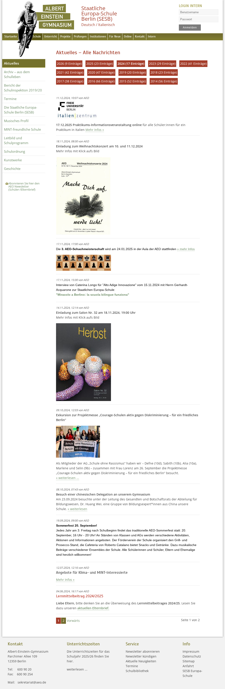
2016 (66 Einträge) (101, 81)
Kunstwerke (13, 160)
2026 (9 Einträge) (69, 63)
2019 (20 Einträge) (132, 72)
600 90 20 (24, 669)
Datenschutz (192, 656)
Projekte (65, 36)
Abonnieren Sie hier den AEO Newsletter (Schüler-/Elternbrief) (24, 186)
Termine (10, 99)
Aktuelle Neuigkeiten (141, 661)
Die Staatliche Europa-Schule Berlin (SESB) (20, 109)
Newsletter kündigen (141, 656)
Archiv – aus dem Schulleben (17, 74)
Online (128, 36)
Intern (152, 36)
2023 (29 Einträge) (162, 63)
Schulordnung (14, 151)
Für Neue (115, 36)
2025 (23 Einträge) (99, 63)
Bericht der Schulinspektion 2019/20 (23, 87)
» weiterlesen (77, 509)
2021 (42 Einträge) (70, 72)
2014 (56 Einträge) (164, 81)
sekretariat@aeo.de (32, 682)
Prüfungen (80, 36)
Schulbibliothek (137, 671)
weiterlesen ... (77, 669)
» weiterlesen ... (67, 478)
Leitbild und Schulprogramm (16, 140)
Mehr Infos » (94, 130)
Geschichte (12, 168)
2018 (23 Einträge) (164, 72)
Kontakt (140, 36)
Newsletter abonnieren (143, 651)
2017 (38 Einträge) (70, 81)
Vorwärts (73, 620)
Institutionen (98, 36)
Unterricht (50, 36)
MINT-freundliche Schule (22, 129)
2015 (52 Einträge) (132, 81)
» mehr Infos (186, 249)
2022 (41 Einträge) (193, 63)
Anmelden (190, 27)
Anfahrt (188, 666)
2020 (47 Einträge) (101, 72)
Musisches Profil (16, 121)
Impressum (191, 651)
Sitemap (189, 661)
